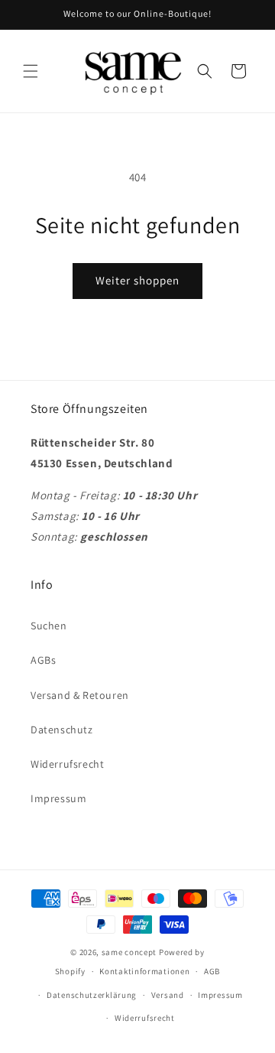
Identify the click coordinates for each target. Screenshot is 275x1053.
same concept (129, 952)
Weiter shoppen (137, 280)
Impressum (58, 798)
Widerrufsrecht (67, 764)
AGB (212, 971)
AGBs (43, 660)
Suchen (49, 625)
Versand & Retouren (80, 695)
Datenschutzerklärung (92, 995)
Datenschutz (62, 729)
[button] (30, 71)
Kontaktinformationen (144, 971)
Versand (167, 995)
